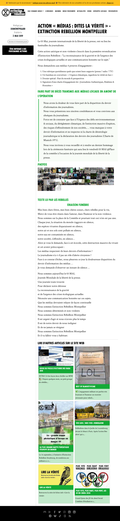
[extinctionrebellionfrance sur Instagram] (64, 511)
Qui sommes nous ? (35, 11)
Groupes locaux (100, 11)
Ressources (113, 11)
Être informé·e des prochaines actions (18, 50)
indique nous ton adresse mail (44, 3)
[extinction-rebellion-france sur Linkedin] (69, 511)
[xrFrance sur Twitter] (59, 511)
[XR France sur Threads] (65, 515)
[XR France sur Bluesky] (55, 515)
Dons (89, 11)
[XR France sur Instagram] (50, 515)
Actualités (81, 11)
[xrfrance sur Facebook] (54, 511)
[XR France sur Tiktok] (60, 515)
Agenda (58, 11)
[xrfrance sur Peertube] (49, 511)
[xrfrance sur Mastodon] (45, 511)
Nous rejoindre (69, 11)
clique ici (110, 3)
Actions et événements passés (18, 41)
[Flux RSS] (70, 515)
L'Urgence (49, 11)
